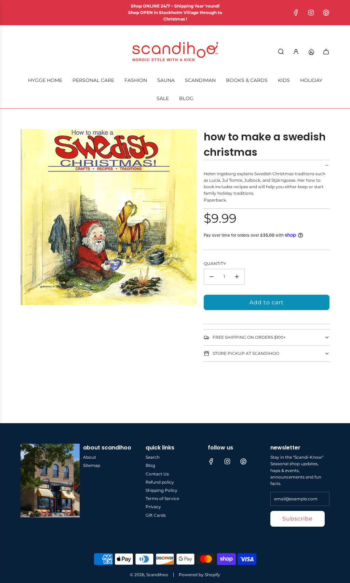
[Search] (280, 51)
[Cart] (326, 51)
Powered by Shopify (199, 574)
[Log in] (296, 51)
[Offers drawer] (311, 51)
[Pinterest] (326, 12)
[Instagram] (311, 12)
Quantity (215, 263)
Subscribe (297, 518)
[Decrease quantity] (211, 276)
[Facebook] (296, 12)
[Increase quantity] (236, 276)
